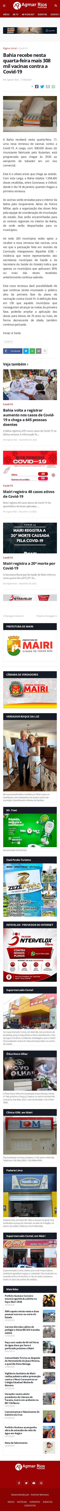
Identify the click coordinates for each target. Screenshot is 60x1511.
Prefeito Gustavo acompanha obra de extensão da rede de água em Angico (21, 1430)
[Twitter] (42, 86)
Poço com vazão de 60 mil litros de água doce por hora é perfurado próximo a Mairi (22, 1345)
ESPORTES (35, 1501)
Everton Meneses (40, 1494)
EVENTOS (42, 14)
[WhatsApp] (53, 86)
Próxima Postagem (45, 616)
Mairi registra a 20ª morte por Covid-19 (29, 565)
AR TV (15, 14)
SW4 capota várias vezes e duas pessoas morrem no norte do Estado (22, 1314)
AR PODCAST (28, 14)
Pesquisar (56, 6)
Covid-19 (23, 48)
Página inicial (10, 48)
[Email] (48, 86)
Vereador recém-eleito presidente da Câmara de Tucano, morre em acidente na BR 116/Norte (21, 1399)
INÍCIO (6, 14)
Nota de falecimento (16, 1442)
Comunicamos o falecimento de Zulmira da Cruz (22, 1413)
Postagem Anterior (14, 616)
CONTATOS (30, 1505)
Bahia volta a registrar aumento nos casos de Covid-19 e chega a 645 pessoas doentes (28, 417)
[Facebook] (36, 86)
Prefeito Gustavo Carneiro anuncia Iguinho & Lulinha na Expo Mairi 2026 (21, 1298)
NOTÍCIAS (22, 1501)
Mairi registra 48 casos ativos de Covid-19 (28, 494)
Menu (4, 6)
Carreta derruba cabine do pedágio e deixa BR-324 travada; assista (22, 1329)
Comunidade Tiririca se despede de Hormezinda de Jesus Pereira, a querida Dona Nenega (22, 1360)
